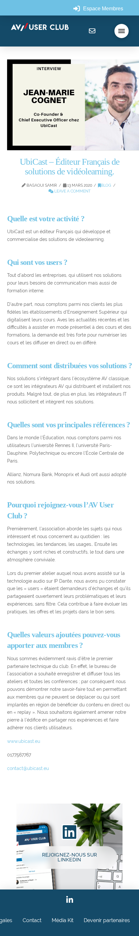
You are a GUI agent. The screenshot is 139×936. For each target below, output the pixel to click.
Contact (32, 920)
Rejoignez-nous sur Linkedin (69, 857)
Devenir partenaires (107, 920)
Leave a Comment (72, 191)
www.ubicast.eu (23, 741)
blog (106, 185)
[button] (121, 31)
